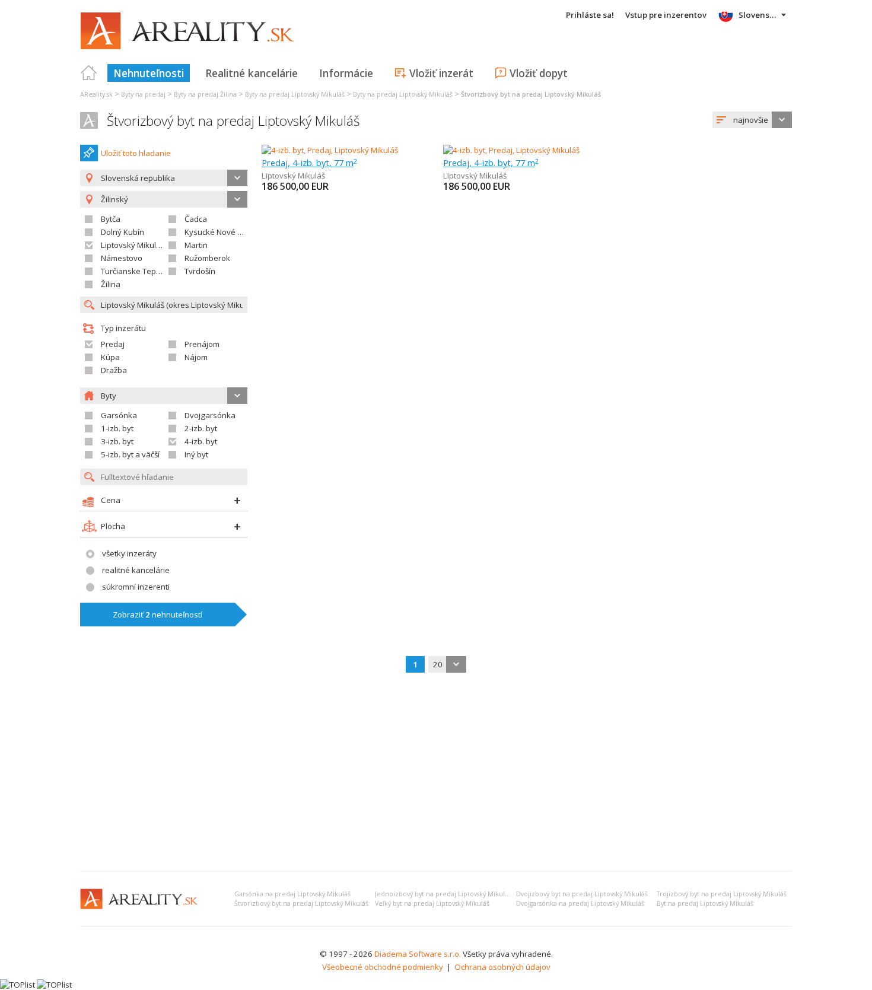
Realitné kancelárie (251, 73)
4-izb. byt (200, 441)
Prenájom (201, 344)
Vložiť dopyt (539, 73)
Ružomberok (207, 258)
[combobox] (752, 120)
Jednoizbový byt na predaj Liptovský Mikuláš (443, 894)
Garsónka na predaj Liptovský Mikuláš (292, 894)
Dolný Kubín (122, 232)
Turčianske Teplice (134, 271)
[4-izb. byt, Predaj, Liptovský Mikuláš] (330, 150)
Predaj (113, 344)
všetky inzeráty (129, 553)
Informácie (346, 73)
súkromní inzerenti (136, 586)
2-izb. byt (200, 428)
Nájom (196, 357)
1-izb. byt (117, 428)
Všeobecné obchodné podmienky (382, 967)
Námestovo (121, 258)
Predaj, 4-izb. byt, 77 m (309, 162)
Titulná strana (89, 73)
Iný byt (196, 454)
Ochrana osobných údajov (502, 967)
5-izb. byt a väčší (130, 454)
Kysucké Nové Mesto (222, 232)
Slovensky (758, 14)
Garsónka (119, 415)
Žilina (110, 284)
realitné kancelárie (136, 570)
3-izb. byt (117, 441)
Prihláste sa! (590, 14)
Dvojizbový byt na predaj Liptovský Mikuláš (582, 894)
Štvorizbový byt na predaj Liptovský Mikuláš (233, 121)
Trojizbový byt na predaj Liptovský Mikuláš (722, 894)
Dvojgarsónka (209, 415)
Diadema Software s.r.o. (417, 953)
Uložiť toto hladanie (136, 153)
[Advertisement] (436, 773)
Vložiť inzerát (441, 73)
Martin (196, 245)
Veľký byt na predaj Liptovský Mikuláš (432, 903)
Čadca (195, 219)
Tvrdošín (199, 271)
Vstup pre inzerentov (665, 14)
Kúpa (110, 357)
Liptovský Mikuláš (132, 245)
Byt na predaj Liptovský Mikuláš (705, 903)
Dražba (114, 370)
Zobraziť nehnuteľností (157, 614)
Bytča (110, 219)
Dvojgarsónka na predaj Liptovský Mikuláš (580, 903)
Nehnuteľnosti (148, 73)
